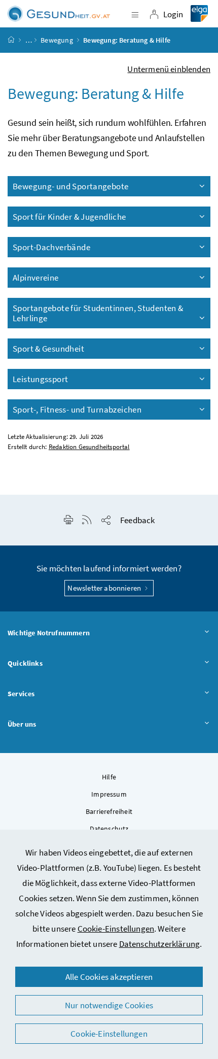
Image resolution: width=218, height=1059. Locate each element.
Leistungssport (40, 379)
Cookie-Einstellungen (116, 928)
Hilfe (109, 776)
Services (21, 693)
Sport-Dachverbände (51, 247)
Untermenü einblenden (168, 69)
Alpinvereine (36, 277)
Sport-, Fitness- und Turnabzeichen (77, 409)
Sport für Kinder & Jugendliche (69, 216)
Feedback (137, 520)
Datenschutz (109, 828)
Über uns (22, 724)
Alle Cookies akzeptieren (109, 976)
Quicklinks (25, 663)
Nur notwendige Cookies (109, 1005)
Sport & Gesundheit (48, 348)
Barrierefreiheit (109, 811)
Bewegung (56, 40)
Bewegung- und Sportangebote (70, 186)
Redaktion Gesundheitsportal (89, 446)
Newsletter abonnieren (104, 588)
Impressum (109, 794)
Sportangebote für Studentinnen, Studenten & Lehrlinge (98, 313)
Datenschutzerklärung (159, 943)
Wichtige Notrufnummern (49, 632)
